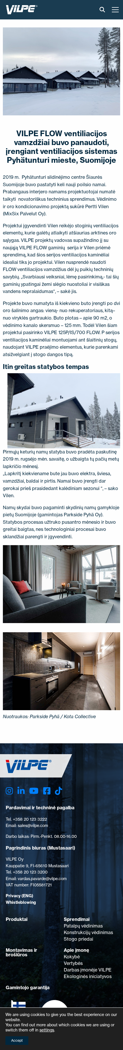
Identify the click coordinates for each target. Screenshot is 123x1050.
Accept (17, 1040)
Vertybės (73, 963)
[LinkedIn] (21, 790)
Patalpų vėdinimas (83, 926)
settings (46, 1029)
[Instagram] (9, 790)
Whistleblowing (21, 902)
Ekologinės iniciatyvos (88, 976)
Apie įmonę (76, 950)
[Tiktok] (58, 790)
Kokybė (72, 956)
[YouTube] (34, 790)
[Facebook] (47, 790)
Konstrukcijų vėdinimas (88, 932)
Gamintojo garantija (27, 987)
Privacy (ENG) (19, 895)
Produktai (16, 919)
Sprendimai (77, 919)
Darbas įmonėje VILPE (88, 970)
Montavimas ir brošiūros (21, 952)
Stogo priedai (78, 939)
